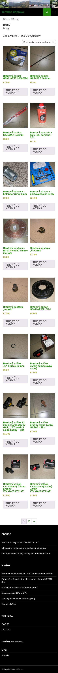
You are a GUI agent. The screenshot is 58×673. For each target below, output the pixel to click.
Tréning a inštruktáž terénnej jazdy (18, 598)
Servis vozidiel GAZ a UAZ (14, 593)
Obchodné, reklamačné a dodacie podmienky (24, 548)
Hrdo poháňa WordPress (12, 669)
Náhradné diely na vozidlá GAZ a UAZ (20, 542)
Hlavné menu (54, 12)
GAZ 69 (5, 624)
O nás (4, 650)
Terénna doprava (13, 12)
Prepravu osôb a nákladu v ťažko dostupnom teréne (27, 573)
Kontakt (5, 655)
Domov (7, 19)
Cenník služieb (9, 604)
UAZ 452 (6, 629)
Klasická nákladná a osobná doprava (20, 587)
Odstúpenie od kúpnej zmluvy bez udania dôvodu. (26, 553)
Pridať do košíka (12, 91)
